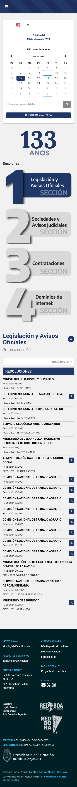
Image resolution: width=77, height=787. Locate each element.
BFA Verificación (50, 651)
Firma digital (48, 656)
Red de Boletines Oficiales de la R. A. (17, 676)
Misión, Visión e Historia (16, 646)
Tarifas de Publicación (15, 660)
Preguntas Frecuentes (53, 671)
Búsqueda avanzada (38, 115)
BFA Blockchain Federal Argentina (16, 685)
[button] (62, 361)
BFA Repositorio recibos (54, 646)
